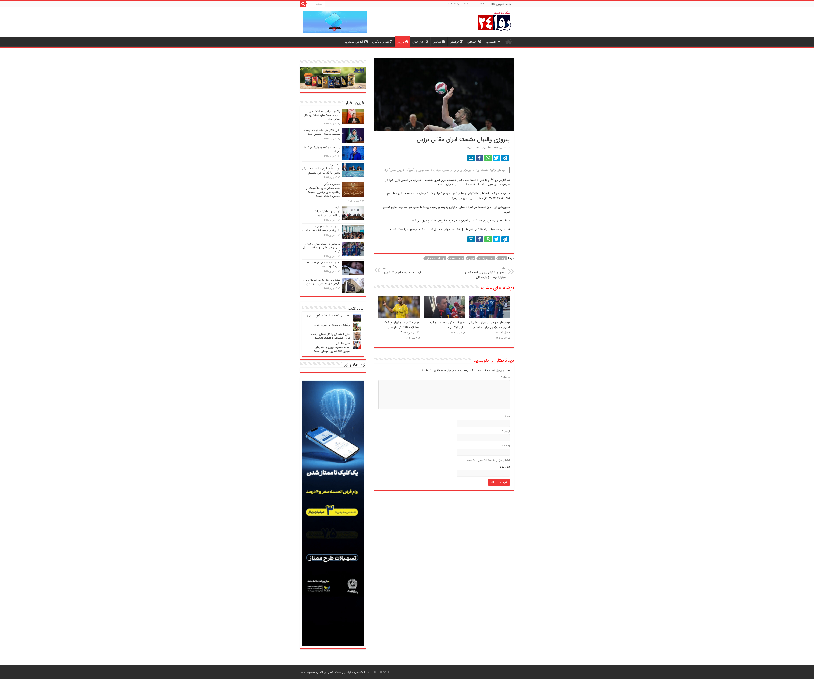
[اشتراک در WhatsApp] (488, 158)
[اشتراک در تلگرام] (505, 158)
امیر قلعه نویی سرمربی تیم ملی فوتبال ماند (447, 325)
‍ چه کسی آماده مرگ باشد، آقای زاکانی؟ (329, 316)
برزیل (471, 258)
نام (507, 416)
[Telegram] (375, 672)
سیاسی (437, 41)
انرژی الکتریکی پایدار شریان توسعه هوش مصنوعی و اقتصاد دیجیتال (331, 336)
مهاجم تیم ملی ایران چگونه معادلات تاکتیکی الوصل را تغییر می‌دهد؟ (402, 327)
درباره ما (480, 4)
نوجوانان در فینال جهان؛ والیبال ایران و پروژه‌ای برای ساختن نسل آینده (489, 327)
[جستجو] (303, 4)
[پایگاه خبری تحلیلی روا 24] (494, 21)
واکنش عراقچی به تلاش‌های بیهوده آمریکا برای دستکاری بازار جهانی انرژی (322, 115)
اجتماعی (472, 41)
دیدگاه (505, 377)
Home (508, 41)
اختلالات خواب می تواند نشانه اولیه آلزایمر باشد (323, 264)
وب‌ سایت (504, 445)
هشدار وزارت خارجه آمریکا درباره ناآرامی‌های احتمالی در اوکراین (321, 282)
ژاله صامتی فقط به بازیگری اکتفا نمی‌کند (322, 149)
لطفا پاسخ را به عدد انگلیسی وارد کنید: (488, 460)
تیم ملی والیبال (486, 258)
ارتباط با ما (453, 4)
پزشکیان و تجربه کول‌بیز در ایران (332, 325)
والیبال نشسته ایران (435, 258)
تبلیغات (467, 4)
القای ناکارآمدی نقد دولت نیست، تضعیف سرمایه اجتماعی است (321, 132)
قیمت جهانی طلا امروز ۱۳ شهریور (402, 270)
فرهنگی (454, 41)
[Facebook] (388, 672)
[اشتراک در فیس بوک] (479, 158)
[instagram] (380, 672)
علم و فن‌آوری (380, 41)
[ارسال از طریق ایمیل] (471, 158)
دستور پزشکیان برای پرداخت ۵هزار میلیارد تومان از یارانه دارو (485, 272)
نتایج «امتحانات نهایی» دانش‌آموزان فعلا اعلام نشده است (321, 228)
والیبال (502, 258)
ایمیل (506, 431)
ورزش (400, 41)
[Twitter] (384, 672)
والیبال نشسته (456, 258)
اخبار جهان (418, 41)
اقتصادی (491, 41)
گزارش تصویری (354, 41)
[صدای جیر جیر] (496, 158)
